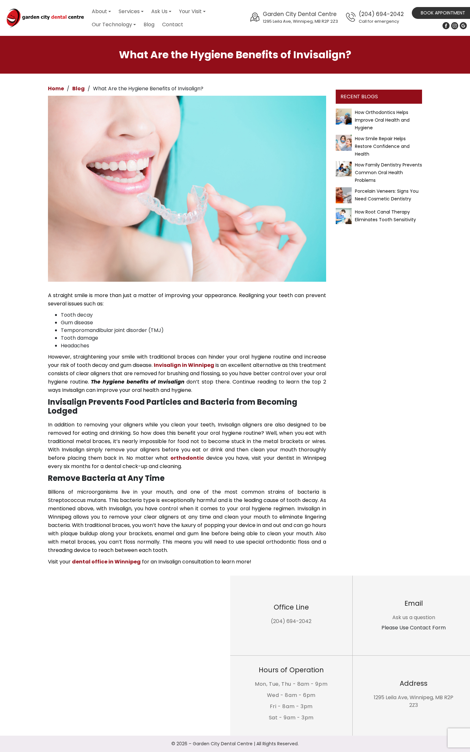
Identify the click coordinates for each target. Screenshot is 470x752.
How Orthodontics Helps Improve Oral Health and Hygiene (382, 120)
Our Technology (112, 24)
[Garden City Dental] (45, 18)
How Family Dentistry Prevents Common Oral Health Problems (388, 172)
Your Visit (190, 11)
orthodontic (187, 458)
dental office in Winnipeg (106, 561)
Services (129, 11)
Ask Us (159, 11)
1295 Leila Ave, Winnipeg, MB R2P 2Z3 (413, 701)
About (99, 11)
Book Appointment (443, 13)
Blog (149, 24)
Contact (172, 24)
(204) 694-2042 (381, 17)
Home (56, 88)
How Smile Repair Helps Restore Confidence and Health (382, 146)
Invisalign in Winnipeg (184, 365)
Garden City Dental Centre (300, 17)
